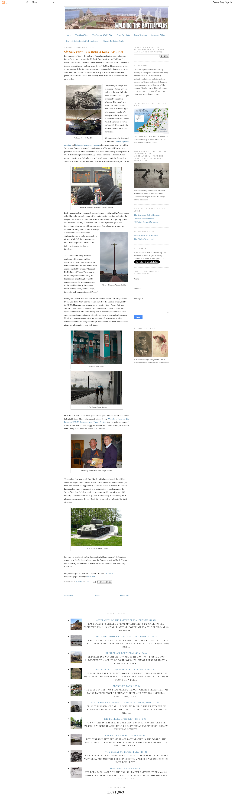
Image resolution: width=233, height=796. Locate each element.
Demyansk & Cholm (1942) (126, 768)
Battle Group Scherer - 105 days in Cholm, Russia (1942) (126, 702)
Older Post (124, 595)
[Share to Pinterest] (110, 582)
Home (68, 35)
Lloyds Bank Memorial (144, 218)
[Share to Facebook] (107, 582)
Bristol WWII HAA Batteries (146, 235)
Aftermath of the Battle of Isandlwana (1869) (126, 620)
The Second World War (102, 35)
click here (109, 573)
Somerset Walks (158, 35)
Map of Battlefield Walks (113, 40)
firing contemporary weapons (87, 144)
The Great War (81, 35)
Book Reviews (140, 35)
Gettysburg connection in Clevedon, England (126, 669)
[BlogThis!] (101, 582)
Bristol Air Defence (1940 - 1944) (126, 653)
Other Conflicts (123, 35)
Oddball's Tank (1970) (126, 686)
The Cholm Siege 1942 (144, 239)
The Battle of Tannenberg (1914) (126, 751)
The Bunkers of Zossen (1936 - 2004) (126, 718)
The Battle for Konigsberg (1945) (126, 735)
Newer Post (69, 595)
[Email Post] (94, 582)
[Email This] (98, 582)
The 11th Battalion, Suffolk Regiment (82, 40)
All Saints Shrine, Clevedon (146, 222)
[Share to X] (104, 582)
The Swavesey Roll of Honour (147, 214)
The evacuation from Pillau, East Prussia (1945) (126, 636)
